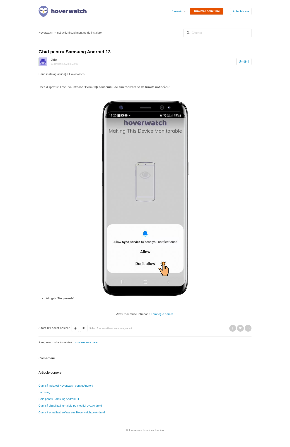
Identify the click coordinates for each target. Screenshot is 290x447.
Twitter (240, 328)
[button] (75, 328)
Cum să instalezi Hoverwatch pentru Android (66, 385)
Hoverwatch (46, 32)
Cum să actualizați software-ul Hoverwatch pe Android (72, 412)
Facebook (232, 328)
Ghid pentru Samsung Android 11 (59, 399)
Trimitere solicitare (206, 11)
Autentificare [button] (240, 11)
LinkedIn (248, 328)
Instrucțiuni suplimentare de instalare (79, 32)
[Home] (63, 11)
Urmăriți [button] (244, 61)
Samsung (44, 392)
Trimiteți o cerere (162, 314)
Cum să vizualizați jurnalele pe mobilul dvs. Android (70, 405)
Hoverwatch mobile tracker (146, 430)
